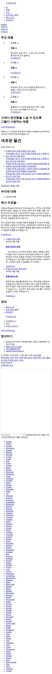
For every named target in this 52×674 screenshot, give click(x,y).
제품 (8, 10)
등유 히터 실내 (25, 358)
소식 (8, 13)
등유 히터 (5, 358)
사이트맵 (37, 355)
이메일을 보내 (7, 365)
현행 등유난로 (12, 276)
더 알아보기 (16, 58)
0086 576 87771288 (13, 347)
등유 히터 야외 (39, 358)
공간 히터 (14, 358)
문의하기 (10, 20)
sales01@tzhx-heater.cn (15, 351)
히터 (21, 360)
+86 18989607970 (13, 349)
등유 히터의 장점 (13, 247)
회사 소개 (10, 18)
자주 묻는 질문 (12, 15)
